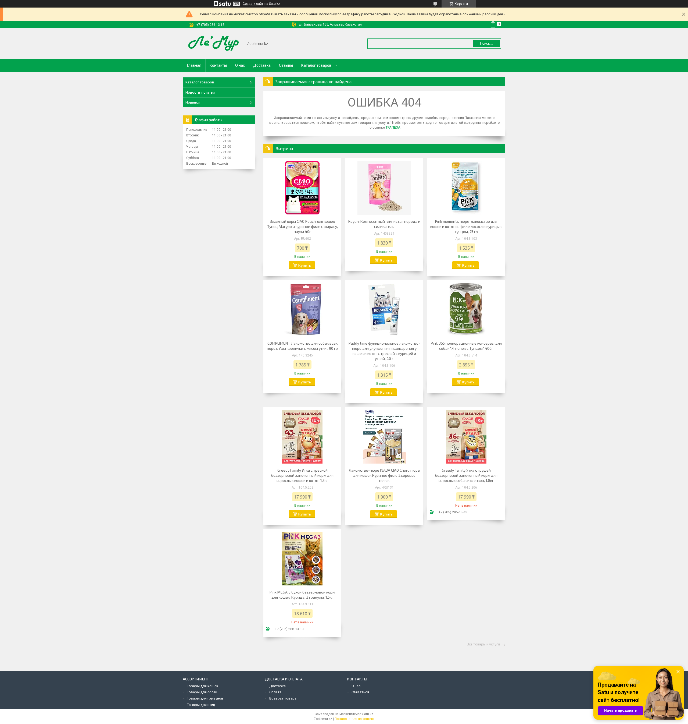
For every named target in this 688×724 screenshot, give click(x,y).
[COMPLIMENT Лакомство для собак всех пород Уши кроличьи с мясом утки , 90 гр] (302, 310)
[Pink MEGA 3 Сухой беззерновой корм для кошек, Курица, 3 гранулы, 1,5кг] (302, 558)
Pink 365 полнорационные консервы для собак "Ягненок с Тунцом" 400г (466, 346)
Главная (194, 65)
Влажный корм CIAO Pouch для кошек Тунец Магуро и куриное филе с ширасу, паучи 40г (302, 226)
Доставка (262, 65)
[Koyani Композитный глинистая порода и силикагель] (384, 188)
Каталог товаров (316, 65)
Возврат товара (282, 698)
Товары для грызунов (205, 698)
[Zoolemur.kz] (214, 44)
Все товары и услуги (483, 644)
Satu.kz (367, 714)
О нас (240, 65)
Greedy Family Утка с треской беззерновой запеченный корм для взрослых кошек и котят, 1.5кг (302, 475)
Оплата (275, 692)
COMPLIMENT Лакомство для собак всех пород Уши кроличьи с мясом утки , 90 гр (302, 346)
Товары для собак (202, 692)
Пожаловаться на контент (354, 719)
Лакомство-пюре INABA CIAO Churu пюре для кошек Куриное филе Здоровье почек (384, 475)
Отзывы (286, 65)
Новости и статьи (200, 92)
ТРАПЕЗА (393, 127)
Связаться (360, 692)
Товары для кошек (202, 686)
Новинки (192, 102)
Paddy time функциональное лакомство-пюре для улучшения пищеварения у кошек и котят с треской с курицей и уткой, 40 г (384, 351)
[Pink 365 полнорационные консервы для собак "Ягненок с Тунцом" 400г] (466, 310)
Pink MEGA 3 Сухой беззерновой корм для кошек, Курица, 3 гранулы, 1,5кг (302, 594)
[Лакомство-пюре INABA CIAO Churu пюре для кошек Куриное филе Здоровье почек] (384, 437)
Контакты (218, 65)
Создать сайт (253, 4)
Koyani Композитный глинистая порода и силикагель (384, 224)
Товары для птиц (201, 705)
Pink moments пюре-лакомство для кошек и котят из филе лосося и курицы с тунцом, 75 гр (466, 226)
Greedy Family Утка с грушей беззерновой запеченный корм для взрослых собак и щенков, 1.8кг (466, 475)
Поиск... (486, 43)
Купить (304, 265)
